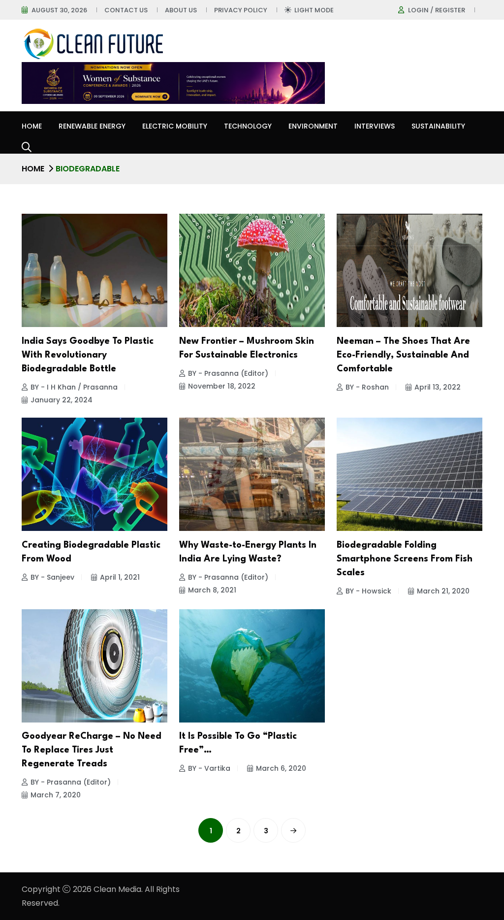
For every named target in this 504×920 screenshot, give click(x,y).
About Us (181, 10)
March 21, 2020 (443, 591)
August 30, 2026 (59, 10)
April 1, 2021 (120, 577)
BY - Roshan (367, 387)
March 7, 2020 (56, 795)
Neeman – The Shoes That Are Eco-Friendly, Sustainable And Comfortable (403, 355)
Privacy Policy (240, 10)
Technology (248, 126)
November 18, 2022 (221, 386)
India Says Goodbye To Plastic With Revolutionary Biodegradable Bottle (88, 355)
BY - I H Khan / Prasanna (74, 387)
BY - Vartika (209, 768)
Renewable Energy (92, 126)
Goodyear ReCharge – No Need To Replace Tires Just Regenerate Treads (91, 750)
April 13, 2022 (437, 387)
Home (32, 126)
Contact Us (126, 10)
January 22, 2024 (62, 400)
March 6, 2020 (281, 768)
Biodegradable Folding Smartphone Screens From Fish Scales (404, 559)
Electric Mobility (174, 126)
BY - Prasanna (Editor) (228, 373)
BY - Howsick (368, 591)
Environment (313, 126)
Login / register (436, 10)
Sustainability (438, 126)
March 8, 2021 (212, 590)
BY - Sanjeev (52, 577)
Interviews (374, 126)
